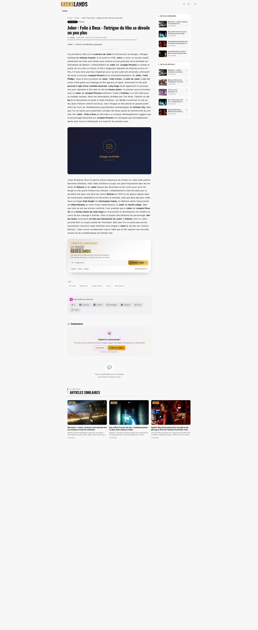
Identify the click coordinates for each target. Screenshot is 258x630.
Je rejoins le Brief (137, 263)
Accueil (69, 18)
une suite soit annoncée (126, 72)
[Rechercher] (188, 4)
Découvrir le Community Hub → (109, 352)
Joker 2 (108, 286)
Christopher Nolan (107, 201)
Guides (64, 11)
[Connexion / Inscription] (195, 4)
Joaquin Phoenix (128, 65)
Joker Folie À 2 (120, 286)
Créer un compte (116, 348)
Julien (72, 37)
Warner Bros (82, 180)
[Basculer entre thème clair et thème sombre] (184, 4)
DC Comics (72, 286)
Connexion (100, 348)
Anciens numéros (140, 269)
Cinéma (76, 18)
